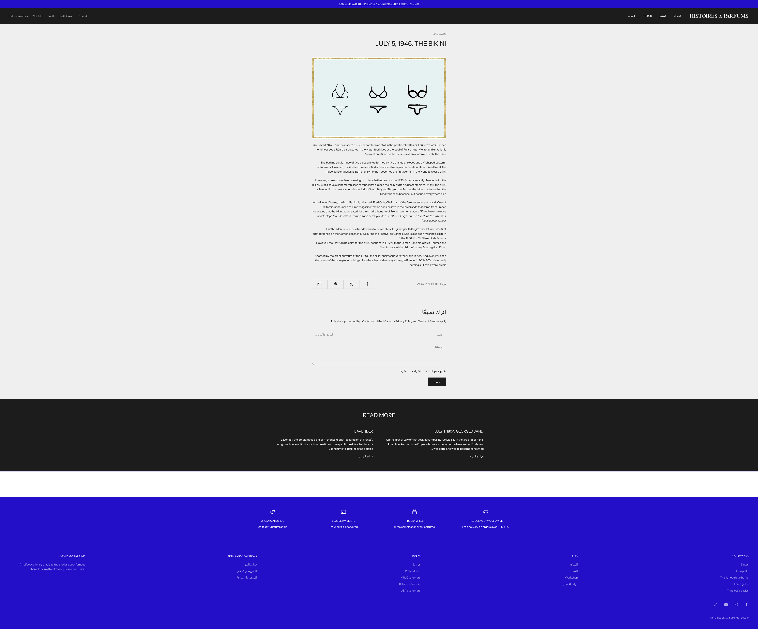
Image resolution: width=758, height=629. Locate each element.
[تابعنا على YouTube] (726, 605)
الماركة (677, 15)
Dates (745, 564)
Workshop (571, 577)
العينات (574, 571)
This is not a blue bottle (734, 577)
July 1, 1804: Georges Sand (459, 431)
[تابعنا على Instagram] (736, 605)
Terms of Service (428, 321)
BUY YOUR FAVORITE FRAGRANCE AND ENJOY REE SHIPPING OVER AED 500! (379, 4)
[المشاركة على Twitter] (351, 284)
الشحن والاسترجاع (246, 577)
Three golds (741, 584)
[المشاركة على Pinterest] (335, 284)
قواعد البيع (251, 564)
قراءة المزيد (477, 456)
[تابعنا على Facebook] (747, 605)
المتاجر (631, 15)
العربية (84, 16)
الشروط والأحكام (247, 571)
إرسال (437, 381)
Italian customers (409, 584)
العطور (662, 15)
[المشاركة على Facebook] (367, 284)
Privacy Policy (403, 321)
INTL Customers (410, 577)
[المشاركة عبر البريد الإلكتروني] (319, 284)
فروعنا (416, 564)
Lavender (363, 431)
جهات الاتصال (570, 584)
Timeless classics (738, 590)
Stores (647, 15)
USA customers (410, 590)
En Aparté (742, 571)
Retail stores (412, 571)
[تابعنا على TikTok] (716, 605)
